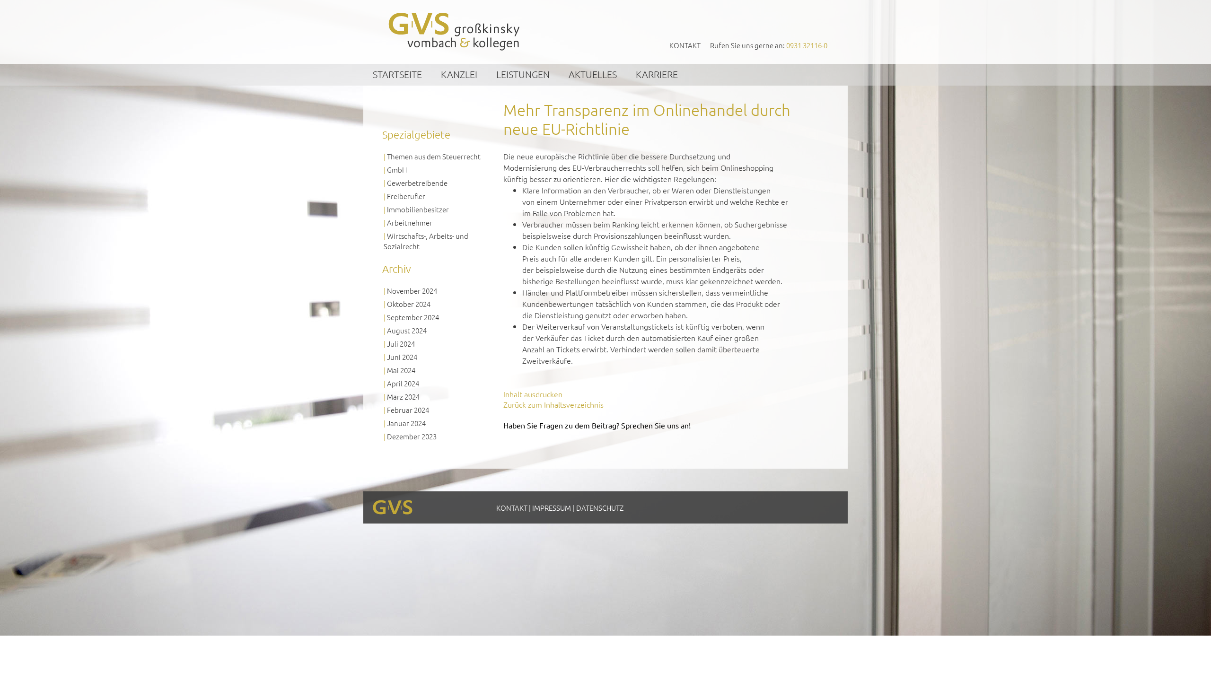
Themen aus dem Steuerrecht (434, 156)
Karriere (657, 74)
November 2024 (412, 291)
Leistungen (523, 74)
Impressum (551, 508)
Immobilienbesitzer (418, 209)
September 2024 (413, 317)
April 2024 (403, 383)
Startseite (397, 74)
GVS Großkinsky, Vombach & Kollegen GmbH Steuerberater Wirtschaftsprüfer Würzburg (454, 31)
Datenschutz (599, 508)
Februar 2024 (408, 410)
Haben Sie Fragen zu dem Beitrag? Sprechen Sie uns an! (597, 425)
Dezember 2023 (412, 436)
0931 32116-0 (806, 45)
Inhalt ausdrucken (532, 394)
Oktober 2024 (408, 304)
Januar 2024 (406, 423)
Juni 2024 (402, 357)
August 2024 (407, 330)
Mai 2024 (401, 370)
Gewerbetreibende (417, 183)
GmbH (397, 170)
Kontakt (685, 45)
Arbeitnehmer (409, 222)
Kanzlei (459, 74)
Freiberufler (406, 196)
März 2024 (403, 397)
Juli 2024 (401, 344)
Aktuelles (593, 74)
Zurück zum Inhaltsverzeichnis (553, 404)
